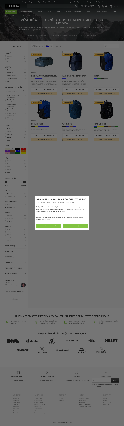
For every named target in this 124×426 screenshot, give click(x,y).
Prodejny (68, 2)
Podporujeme (16, 408)
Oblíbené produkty (102, 6)
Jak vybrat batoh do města (88, 35)
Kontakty (76, 2)
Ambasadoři (16, 406)
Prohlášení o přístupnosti (40, 415)
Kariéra (15, 411)
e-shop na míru (61, 422)
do (24, 181)
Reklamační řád (37, 406)
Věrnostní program (87, 2)
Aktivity (24, 2)
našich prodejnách (79, 323)
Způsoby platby (37, 411)
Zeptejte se (61, 400)
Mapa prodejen (18, 380)
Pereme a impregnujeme (85, 404)
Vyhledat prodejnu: (11, 91)
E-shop (105, 400)
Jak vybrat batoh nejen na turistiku (38, 35)
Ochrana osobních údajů (43, 219)
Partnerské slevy (38, 400)
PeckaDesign (69, 422)
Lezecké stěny (58, 2)
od (6, 181)
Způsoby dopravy (38, 408)
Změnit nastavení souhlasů (40, 417)
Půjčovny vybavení (83, 400)
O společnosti (16, 398)
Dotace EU (15, 413)
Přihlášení (106, 6)
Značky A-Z (99, 2)
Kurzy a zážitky (47, 2)
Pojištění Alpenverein (84, 398)
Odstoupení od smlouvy (39, 404)
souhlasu (99, 386)
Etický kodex (16, 400)
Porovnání (98, 6)
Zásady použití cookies (75, 217)
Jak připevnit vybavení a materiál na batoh (64, 35)
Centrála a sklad (107, 402)
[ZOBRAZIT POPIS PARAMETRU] (22, 87)
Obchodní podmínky (38, 402)
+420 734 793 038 (48, 376)
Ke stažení (61, 398)
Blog (30, 2)
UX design (54, 422)
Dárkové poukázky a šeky (85, 406)
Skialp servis (82, 402)
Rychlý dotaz (106, 404)
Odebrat (42, 46)
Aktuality (37, 2)
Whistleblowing (16, 402)
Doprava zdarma (14, 321)
